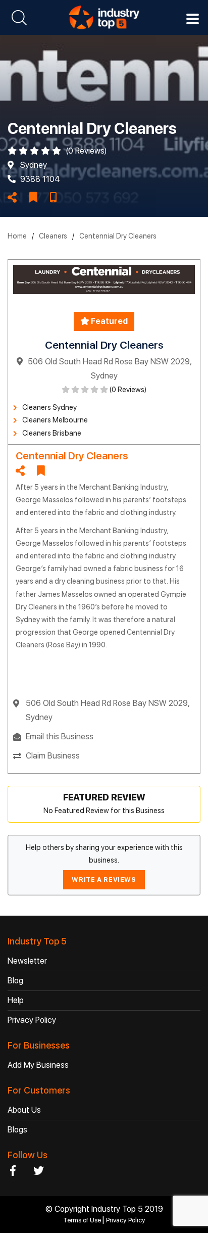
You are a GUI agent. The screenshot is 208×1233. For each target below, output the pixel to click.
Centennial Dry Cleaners (118, 236)
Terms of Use (82, 1220)
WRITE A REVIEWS (104, 879)
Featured (108, 321)
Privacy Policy (32, 1020)
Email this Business (59, 736)
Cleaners (53, 236)
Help (16, 1000)
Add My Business (38, 1065)
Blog (15, 980)
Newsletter (27, 961)
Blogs (17, 1129)
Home (17, 236)
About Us (24, 1110)
